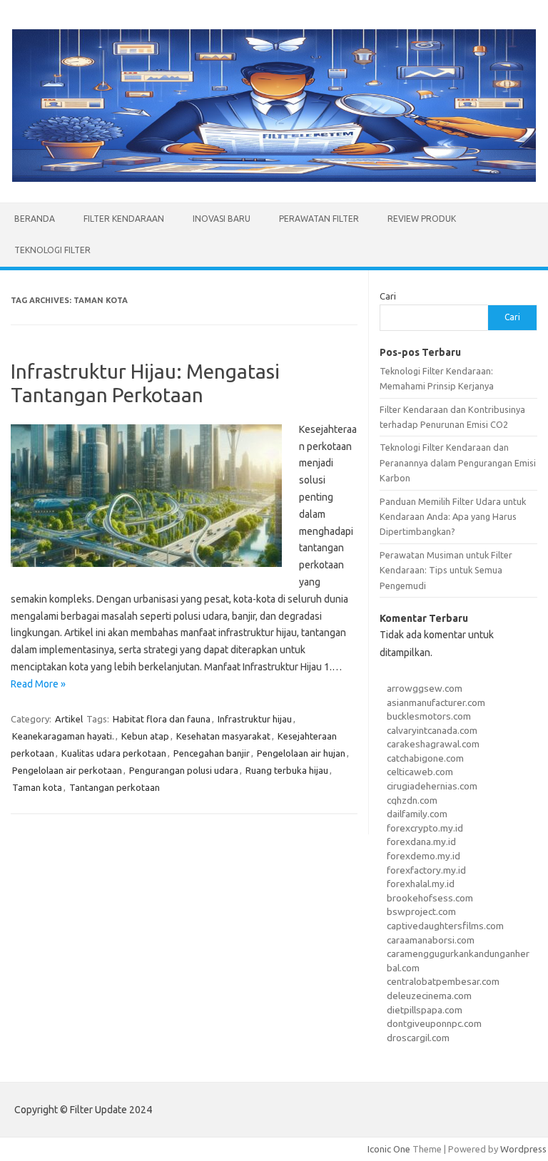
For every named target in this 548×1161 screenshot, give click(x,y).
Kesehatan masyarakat (223, 736)
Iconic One (388, 1149)
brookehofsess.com (430, 898)
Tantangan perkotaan (114, 787)
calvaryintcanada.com (432, 730)
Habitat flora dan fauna (161, 719)
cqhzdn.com (412, 800)
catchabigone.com (425, 758)
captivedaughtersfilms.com (445, 925)
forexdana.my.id (421, 841)
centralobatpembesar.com (443, 981)
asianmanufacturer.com (436, 702)
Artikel (69, 719)
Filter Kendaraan (123, 218)
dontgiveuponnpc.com (434, 1023)
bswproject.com (421, 911)
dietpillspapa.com (424, 1010)
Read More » (38, 684)
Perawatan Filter (319, 218)
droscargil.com (418, 1037)
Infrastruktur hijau (255, 719)
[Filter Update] (274, 178)
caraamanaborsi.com (431, 940)
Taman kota (37, 787)
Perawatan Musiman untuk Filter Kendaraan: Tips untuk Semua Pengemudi (446, 570)
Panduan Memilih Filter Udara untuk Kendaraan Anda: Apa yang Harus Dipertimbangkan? (453, 516)
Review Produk (421, 218)
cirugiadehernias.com (432, 786)
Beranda (34, 218)
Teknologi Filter (52, 250)
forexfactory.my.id (426, 870)
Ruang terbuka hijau (286, 770)
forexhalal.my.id (421, 883)
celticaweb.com (420, 771)
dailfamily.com (417, 813)
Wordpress (523, 1149)
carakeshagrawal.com (433, 744)
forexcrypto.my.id (425, 828)
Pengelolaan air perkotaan (67, 770)
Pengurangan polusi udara (183, 770)
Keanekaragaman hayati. (63, 736)
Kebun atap (145, 736)
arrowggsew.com (424, 688)
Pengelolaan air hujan (301, 753)
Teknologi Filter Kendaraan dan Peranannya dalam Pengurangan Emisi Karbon (458, 462)
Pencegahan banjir (211, 753)
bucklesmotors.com (429, 716)
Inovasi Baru (221, 218)
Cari (388, 296)
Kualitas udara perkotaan (113, 753)
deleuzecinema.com (429, 995)
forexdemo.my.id (423, 855)
